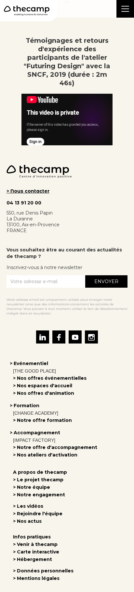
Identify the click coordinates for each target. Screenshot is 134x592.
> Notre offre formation (42, 420)
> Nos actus (27, 521)
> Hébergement (32, 559)
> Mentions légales (36, 578)
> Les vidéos (28, 506)
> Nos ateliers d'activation (45, 455)
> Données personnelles (43, 571)
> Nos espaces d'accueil (42, 386)
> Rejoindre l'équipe (37, 514)
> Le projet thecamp (38, 480)
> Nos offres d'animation (43, 393)
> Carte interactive (36, 552)
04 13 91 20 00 (24, 203)
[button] (125, 9)
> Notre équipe (31, 487)
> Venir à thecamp (35, 544)
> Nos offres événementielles (50, 378)
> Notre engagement (39, 495)
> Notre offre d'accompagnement (55, 447)
